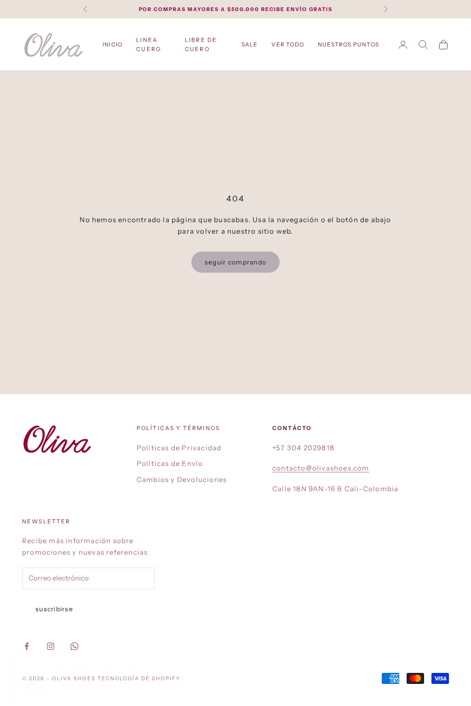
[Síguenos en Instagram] (50, 646)
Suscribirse (54, 609)
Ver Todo (287, 44)
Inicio (112, 44)
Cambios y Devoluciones (182, 479)
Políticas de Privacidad (179, 447)
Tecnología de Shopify (139, 678)
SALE (249, 44)
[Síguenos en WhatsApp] (74, 646)
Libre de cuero (201, 44)
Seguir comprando (235, 262)
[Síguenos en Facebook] (26, 646)
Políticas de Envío (170, 463)
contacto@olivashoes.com (320, 468)
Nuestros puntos (348, 44)
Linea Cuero (148, 44)
